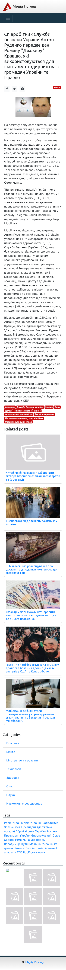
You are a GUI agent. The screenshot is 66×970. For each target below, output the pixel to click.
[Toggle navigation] (8, 18)
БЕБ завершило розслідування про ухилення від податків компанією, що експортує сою (31, 569)
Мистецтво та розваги (22, 760)
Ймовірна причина (44, 414)
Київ (26, 823)
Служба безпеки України (30, 407)
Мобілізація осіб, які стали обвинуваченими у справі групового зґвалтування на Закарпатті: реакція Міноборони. (30, 716)
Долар (8, 410)
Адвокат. (10, 407)
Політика (12, 743)
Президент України (17, 835)
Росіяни (52, 831)
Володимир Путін (16, 844)
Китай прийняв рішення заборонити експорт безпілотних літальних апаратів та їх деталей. (33, 476)
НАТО (18, 852)
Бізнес (57, 87)
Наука (10, 795)
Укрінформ (38, 839)
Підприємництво (23, 410)
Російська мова (34, 852)
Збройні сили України (31, 831)
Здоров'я (12, 777)
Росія (7, 823)
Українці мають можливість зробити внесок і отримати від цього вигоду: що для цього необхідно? (32, 615)
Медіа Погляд (24, 6)
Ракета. (19, 848)
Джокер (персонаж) (16, 418)
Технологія (13, 769)
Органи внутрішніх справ (18, 421)
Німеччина (22, 839)
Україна (17, 823)
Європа (9, 839)
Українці (36, 823)
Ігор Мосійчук (36, 418)
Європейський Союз (45, 835)
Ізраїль (49, 407)
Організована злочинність (19, 414)
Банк (57, 407)
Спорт (10, 786)
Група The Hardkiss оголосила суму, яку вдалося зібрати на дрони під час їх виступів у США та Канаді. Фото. (32, 668)
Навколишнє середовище (24, 803)
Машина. (35, 844)
